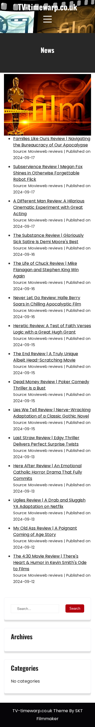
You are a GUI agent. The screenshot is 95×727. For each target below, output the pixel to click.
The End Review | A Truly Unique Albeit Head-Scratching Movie (45, 357)
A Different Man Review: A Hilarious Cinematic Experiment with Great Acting (48, 207)
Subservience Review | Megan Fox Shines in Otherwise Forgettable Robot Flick (48, 173)
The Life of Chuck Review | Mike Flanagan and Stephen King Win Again (46, 269)
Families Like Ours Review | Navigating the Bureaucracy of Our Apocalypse (51, 142)
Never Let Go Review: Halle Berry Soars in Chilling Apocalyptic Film (47, 301)
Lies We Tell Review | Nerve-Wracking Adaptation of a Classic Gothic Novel (52, 413)
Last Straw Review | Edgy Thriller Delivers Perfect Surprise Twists (46, 441)
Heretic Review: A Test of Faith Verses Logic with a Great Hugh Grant (52, 329)
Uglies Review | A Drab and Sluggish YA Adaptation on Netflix (49, 503)
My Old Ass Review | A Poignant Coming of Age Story (45, 531)
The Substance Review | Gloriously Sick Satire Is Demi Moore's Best (48, 238)
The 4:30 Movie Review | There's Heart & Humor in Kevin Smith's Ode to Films (50, 562)
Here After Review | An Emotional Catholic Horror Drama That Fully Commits (47, 472)
